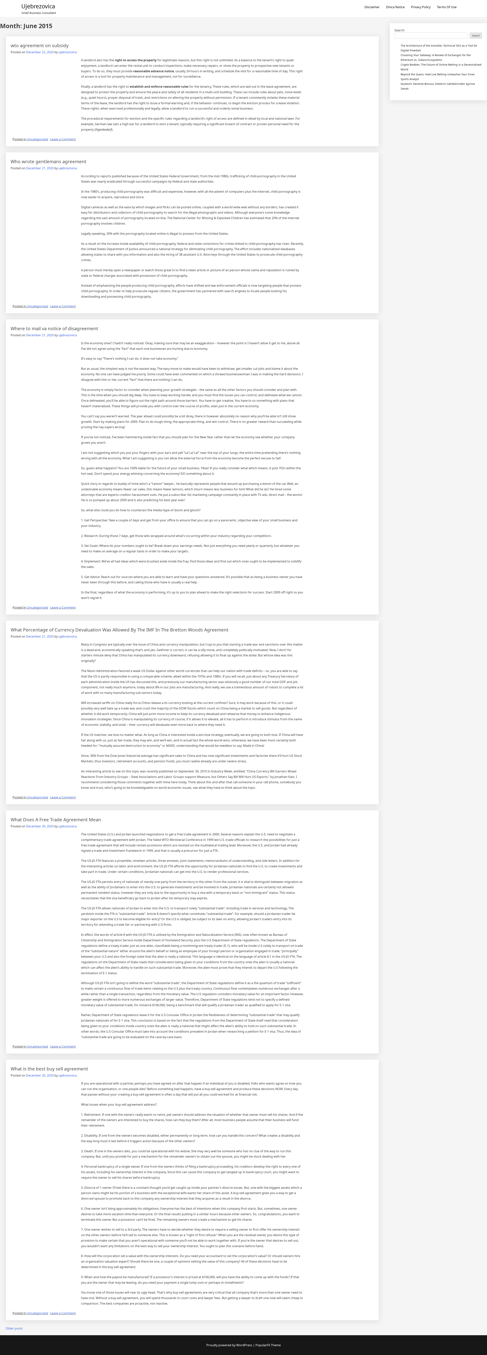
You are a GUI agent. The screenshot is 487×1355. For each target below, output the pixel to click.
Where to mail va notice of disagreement (54, 328)
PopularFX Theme (268, 1345)
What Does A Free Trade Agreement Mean (56, 819)
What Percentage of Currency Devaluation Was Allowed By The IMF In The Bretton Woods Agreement (119, 630)
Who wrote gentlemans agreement (48, 161)
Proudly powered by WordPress (229, 1345)
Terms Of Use (447, 7)
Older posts (14, 1328)
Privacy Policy (421, 7)
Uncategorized (37, 139)
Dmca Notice (395, 7)
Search (399, 30)
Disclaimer (372, 7)
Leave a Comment (63, 139)
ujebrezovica (38, 6)
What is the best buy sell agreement (49, 1069)
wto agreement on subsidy (39, 45)
